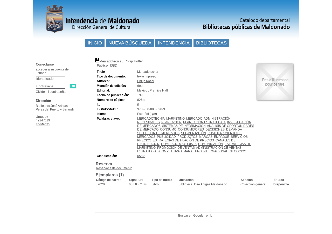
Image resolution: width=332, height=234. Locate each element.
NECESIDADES (148, 122)
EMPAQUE (221, 137)
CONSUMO (168, 129)
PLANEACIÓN (171, 122)
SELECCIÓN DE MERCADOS (158, 133)
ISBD (113, 65)
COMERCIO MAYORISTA (179, 144)
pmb (209, 215)
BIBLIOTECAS (211, 43)
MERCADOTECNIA (151, 118)
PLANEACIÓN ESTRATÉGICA (204, 122)
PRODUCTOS (187, 137)
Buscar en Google (191, 215)
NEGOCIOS (238, 151)
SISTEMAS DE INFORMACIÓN (184, 126)
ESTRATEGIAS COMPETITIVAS (159, 151)
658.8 (141, 156)
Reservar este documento (114, 168)
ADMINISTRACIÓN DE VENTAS (218, 148)
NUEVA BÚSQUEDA (129, 43)
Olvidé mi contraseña (51, 92)
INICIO (95, 43)
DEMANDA (234, 129)
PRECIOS (144, 140)
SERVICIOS (239, 137)
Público (102, 65)
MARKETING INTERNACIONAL (205, 151)
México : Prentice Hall (152, 90)
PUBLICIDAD (166, 137)
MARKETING (175, 118)
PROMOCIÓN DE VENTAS (176, 148)
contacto (43, 124)
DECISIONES (215, 129)
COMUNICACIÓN (210, 144)
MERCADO (194, 118)
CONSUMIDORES (191, 129)
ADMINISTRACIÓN (217, 118)
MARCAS (205, 137)
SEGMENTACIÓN (193, 133)
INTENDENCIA (174, 43)
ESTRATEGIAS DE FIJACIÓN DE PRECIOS (183, 140)
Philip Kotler (134, 61)
